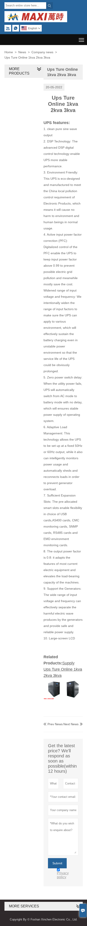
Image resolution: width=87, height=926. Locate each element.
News (22, 52)
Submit (57, 863)
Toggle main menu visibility (81, 39)
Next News (71, 724)
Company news (42, 52)
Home (8, 52)
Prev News (53, 724)
